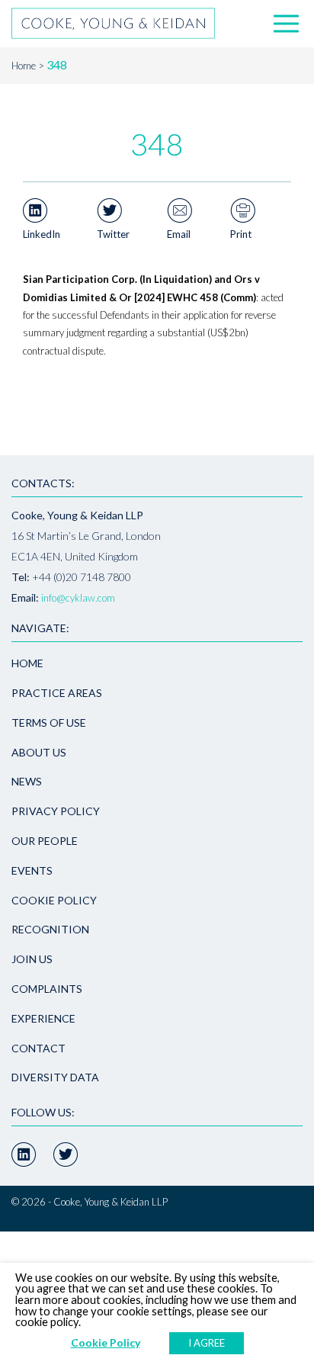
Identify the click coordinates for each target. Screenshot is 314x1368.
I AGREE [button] (206, 1343)
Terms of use (48, 722)
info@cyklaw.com (78, 598)
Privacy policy (55, 810)
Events (32, 870)
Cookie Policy (54, 900)
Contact (38, 1048)
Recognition (50, 929)
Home (23, 65)
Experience (43, 1018)
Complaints (46, 988)
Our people (44, 840)
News (26, 781)
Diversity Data (55, 1077)
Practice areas (56, 692)
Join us (32, 958)
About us (38, 752)
